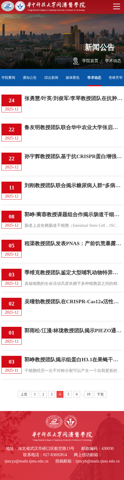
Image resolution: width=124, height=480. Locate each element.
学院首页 (90, 61)
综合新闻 (51, 78)
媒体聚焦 (73, 78)
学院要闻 (8, 78)
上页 (23, 394)
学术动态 (113, 61)
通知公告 (30, 78)
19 (88, 394)
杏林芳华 (116, 78)
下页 (100, 394)
